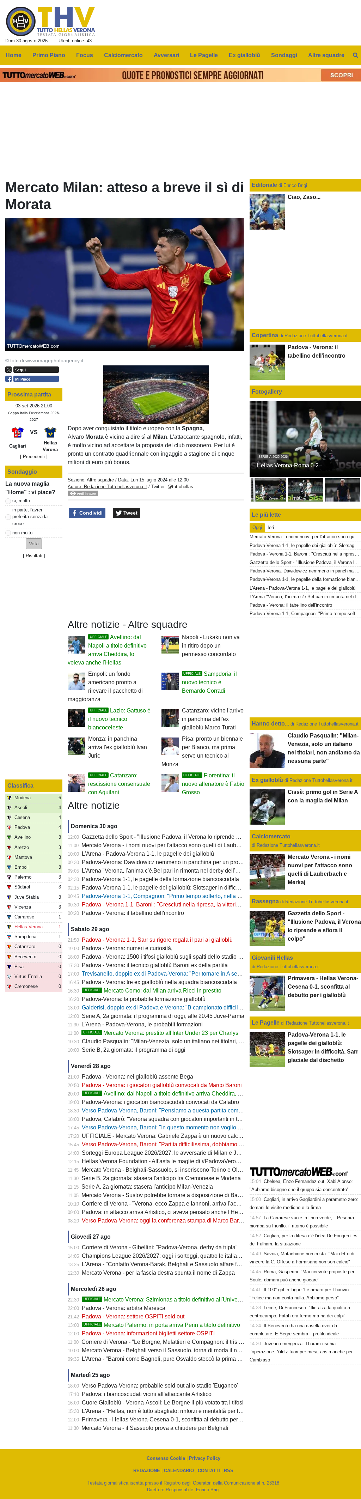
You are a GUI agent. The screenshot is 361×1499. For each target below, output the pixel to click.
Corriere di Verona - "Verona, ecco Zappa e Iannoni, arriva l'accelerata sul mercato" (185, 1204)
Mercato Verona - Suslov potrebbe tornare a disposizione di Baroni (164, 1195)
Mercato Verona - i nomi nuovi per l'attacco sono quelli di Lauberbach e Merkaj (178, 845)
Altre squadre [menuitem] (326, 55)
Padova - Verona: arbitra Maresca (123, 1308)
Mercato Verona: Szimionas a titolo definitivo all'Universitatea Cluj (176, 1300)
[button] (34, 543)
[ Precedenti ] (34, 456)
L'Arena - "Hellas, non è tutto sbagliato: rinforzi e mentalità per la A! (165, 1411)
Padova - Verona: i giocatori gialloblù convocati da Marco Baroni (162, 1085)
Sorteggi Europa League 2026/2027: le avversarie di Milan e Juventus (169, 1153)
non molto (22, 532)
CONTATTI (209, 1470)
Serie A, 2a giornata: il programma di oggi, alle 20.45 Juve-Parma (163, 1016)
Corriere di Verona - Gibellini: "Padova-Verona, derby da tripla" (160, 1247)
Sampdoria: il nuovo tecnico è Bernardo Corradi (209, 682)
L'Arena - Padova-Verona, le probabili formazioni (142, 1024)
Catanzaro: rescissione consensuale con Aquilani (119, 783)
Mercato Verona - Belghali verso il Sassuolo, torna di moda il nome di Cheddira (180, 1350)
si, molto (21, 500)
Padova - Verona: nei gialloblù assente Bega (137, 1077)
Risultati (34, 555)
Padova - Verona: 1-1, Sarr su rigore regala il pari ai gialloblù (157, 940)
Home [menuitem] (14, 55)
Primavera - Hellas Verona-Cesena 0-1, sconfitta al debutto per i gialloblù (173, 1419)
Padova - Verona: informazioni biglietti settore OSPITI (148, 1333)
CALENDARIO (179, 1470)
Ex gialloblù (268, 780)
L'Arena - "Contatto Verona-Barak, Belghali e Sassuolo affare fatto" (165, 1264)
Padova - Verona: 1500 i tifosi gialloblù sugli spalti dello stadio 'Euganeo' (172, 957)
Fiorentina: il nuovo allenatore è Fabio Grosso (213, 783)
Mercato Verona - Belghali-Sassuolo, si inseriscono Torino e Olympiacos (171, 1170)
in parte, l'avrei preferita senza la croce (30, 516)
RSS (228, 1470)
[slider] (140, 418)
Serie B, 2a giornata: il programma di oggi (133, 1050)
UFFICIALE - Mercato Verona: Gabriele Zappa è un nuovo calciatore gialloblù (178, 1136)
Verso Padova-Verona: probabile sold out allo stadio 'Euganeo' (160, 1386)
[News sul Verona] (50, 21)
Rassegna (265, 901)
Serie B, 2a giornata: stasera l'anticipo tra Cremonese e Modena (161, 1178)
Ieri (271, 527)
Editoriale (265, 185)
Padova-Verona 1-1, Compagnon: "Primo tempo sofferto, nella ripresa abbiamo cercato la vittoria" (203, 896)
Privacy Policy (204, 1458)
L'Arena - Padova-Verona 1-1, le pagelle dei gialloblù (148, 854)
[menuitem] (355, 55)
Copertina (265, 335)
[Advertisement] (156, 569)
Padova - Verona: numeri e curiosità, (127, 948)
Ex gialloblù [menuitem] (244, 55)
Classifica (20, 786)
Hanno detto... (270, 724)
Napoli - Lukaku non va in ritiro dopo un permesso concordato (211, 645)
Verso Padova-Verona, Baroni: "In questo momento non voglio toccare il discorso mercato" (194, 1127)
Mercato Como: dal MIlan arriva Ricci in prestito (152, 991)
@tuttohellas (180, 486)
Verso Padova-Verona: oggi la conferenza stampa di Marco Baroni (164, 1221)
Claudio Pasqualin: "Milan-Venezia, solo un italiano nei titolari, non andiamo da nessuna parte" (200, 1041)
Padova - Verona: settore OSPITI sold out (133, 1316)
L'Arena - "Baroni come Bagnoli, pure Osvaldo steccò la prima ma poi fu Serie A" (182, 1359)
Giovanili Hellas (272, 958)
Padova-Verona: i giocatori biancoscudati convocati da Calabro (160, 1102)
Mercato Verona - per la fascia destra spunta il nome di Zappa (158, 1273)
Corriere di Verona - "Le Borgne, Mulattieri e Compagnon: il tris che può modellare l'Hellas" (194, 1342)
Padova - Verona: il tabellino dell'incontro (133, 913)
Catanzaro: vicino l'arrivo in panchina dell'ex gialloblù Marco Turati (213, 719)
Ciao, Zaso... (304, 197)
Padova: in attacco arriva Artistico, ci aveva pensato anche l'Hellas (164, 1212)
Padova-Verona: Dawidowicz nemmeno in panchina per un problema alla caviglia (183, 862)
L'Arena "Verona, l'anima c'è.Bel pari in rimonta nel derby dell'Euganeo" (171, 871)
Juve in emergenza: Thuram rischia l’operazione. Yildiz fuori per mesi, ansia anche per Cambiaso (301, 1352)
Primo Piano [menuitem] (48, 55)
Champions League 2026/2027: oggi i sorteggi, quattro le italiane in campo (175, 1256)
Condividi (90, 513)
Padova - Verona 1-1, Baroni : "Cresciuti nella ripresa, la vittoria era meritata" (177, 905)
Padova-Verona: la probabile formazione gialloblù (144, 999)
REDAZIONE (146, 1470)
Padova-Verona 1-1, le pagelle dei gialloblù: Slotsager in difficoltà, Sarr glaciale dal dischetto (197, 888)
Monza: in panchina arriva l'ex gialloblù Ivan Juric (117, 747)
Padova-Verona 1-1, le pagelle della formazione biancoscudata (160, 879)
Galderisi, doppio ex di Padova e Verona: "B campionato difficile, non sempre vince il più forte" (199, 1008)
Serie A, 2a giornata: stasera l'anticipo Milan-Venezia (147, 1187)
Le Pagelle (266, 1023)
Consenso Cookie (166, 1458)
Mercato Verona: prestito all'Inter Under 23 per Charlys (160, 1033)
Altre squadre (100, 480)
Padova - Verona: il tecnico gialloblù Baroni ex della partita (155, 965)
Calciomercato (271, 836)
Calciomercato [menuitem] (123, 55)
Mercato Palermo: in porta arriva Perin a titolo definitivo (162, 1325)
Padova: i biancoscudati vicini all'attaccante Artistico (147, 1394)
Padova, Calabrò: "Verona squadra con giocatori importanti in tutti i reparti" (174, 1119)
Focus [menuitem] (84, 55)
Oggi (257, 527)
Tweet (129, 513)
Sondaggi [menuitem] (284, 55)
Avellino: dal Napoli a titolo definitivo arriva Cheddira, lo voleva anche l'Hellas (190, 1094)
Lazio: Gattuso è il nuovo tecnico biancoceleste (119, 719)
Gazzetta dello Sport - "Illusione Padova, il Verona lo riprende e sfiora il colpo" (179, 837)
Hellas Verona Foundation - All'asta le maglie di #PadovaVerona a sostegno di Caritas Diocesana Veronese (216, 1161)
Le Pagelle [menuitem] (204, 55)
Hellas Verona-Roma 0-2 (288, 465)
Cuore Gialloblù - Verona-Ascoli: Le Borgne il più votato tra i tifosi (163, 1403)
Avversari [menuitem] (166, 55)
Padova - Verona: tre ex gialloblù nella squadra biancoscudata (159, 982)
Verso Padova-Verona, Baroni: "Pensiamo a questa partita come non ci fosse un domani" (192, 1110)
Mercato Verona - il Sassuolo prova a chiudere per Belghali (154, 1428)
